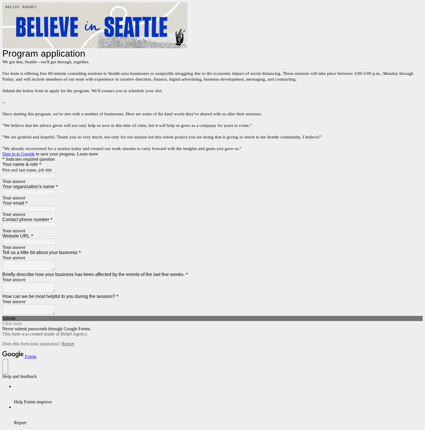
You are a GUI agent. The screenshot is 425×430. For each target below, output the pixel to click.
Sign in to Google (18, 153)
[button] (212, 318)
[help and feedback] (5, 366)
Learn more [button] (87, 153)
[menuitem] (218, 394)
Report (68, 343)
